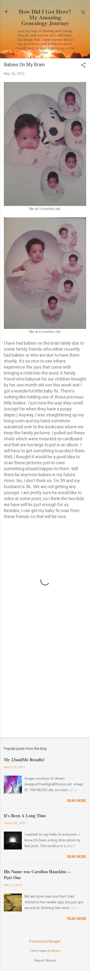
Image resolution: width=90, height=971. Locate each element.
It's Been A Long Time (25, 815)
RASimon (55, 950)
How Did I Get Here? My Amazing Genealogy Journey (45, 17)
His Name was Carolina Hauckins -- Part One (37, 874)
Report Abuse (45, 960)
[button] (83, 65)
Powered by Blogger (45, 941)
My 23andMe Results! (24, 759)
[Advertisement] (45, 685)
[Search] (83, 13)
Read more (76, 801)
